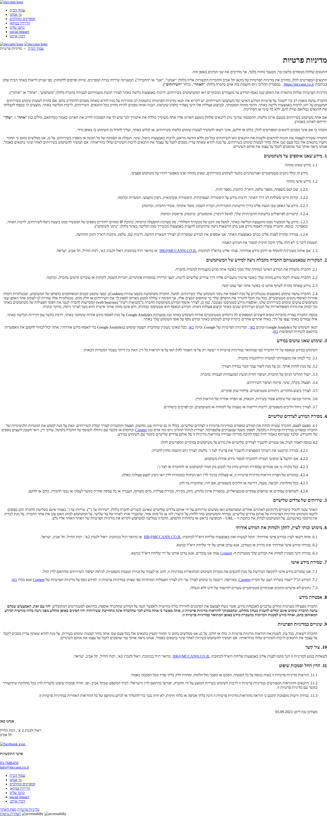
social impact (19, 32)
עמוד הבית (17, 10)
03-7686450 (9, 763)
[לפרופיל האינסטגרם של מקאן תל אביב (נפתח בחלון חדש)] (28, 744)
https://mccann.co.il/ (298, 84)
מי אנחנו (16, 14)
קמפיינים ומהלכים (22, 19)
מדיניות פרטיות (28, 809)
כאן (252, 327)
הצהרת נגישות (10, 814)
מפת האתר (8, 809)
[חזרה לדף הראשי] (11, 2)
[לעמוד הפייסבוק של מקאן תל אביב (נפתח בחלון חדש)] (13, 744)
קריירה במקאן (20, 23)
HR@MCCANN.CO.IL (178, 251)
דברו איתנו (17, 36)
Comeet (141, 430)
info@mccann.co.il (14, 767)
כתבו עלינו (17, 27)
